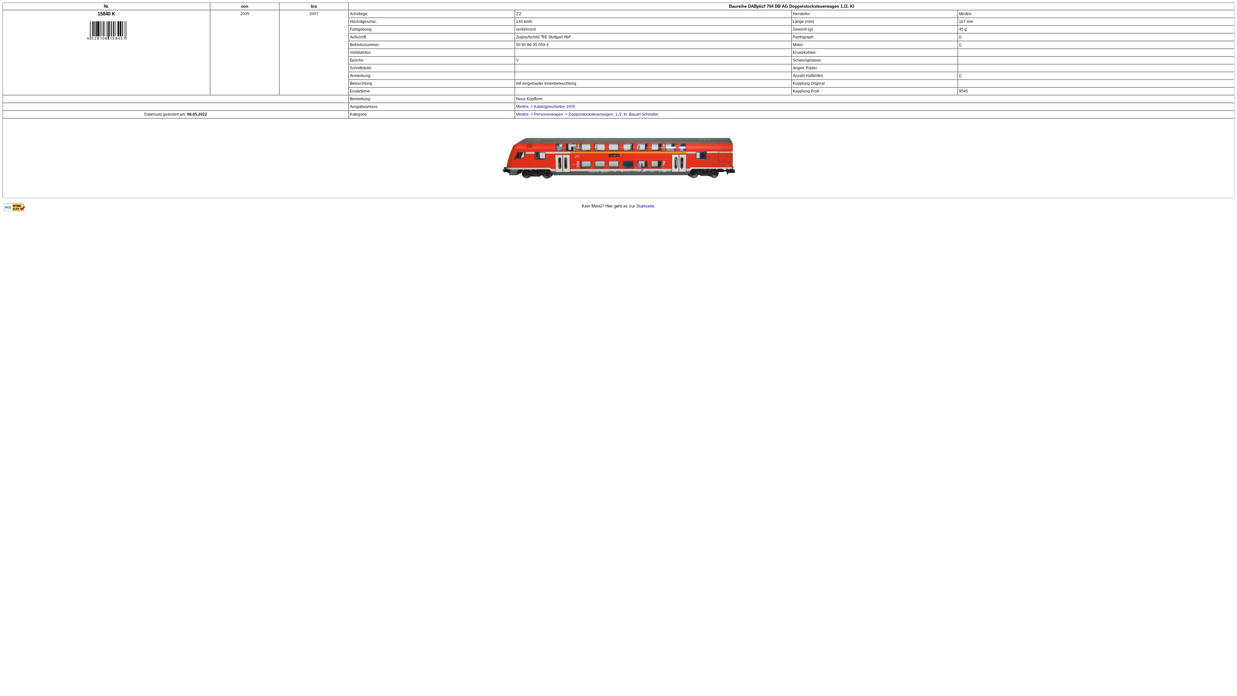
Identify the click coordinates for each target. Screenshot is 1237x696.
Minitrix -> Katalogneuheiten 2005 (545, 106)
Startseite (645, 206)
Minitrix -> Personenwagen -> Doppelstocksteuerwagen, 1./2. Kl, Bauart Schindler (587, 114)
